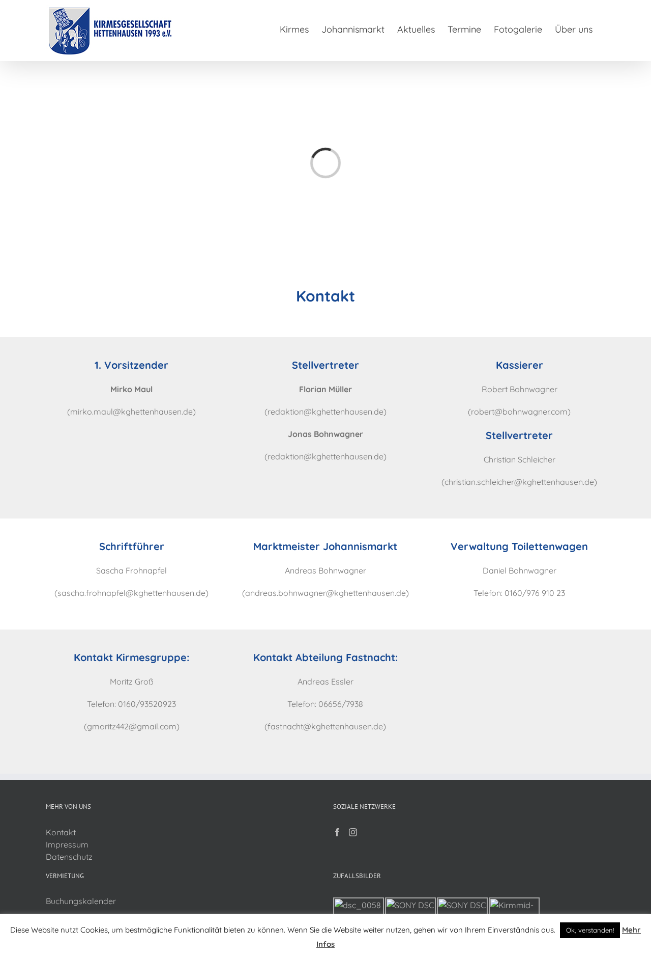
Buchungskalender (81, 901)
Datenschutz (69, 857)
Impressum (67, 844)
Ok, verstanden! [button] (590, 930)
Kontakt (61, 832)
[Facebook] (337, 832)
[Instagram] (353, 832)
